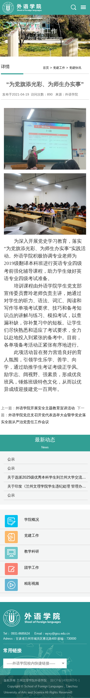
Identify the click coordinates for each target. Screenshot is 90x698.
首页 (46, 67)
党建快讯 (75, 67)
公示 (11, 459)
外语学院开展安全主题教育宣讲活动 (45, 408)
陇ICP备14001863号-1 (65, 680)
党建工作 (59, 67)
